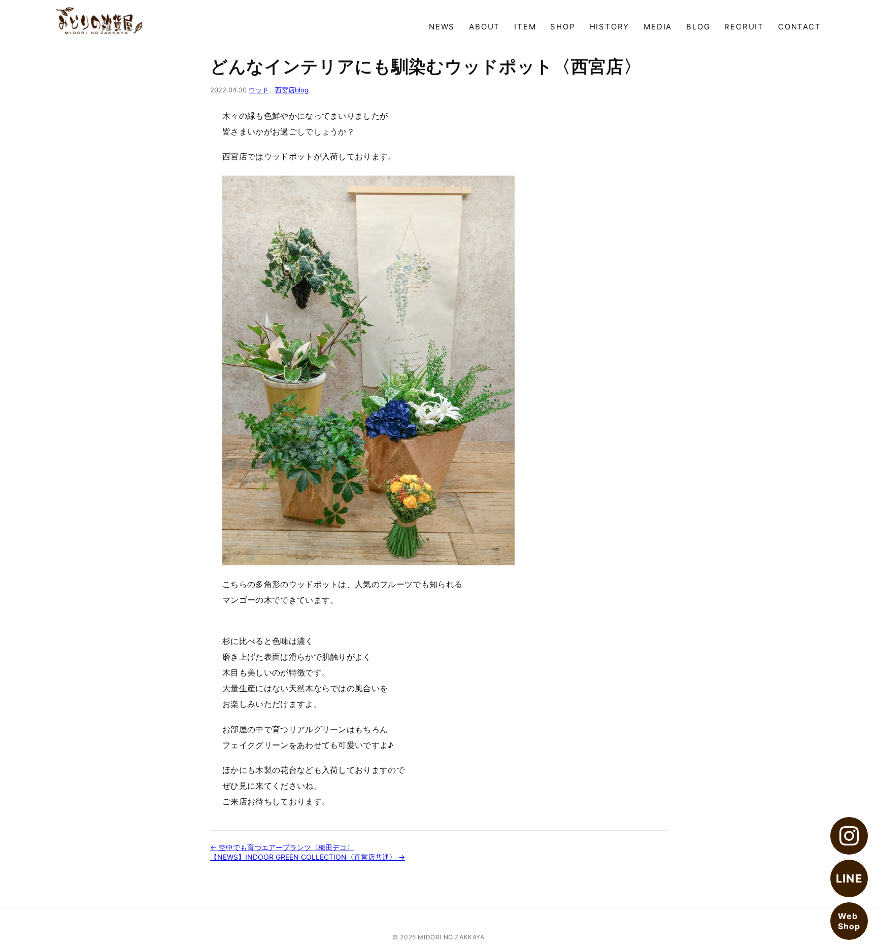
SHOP (562, 26)
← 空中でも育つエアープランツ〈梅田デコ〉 (282, 847)
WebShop (849, 921)
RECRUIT (744, 26)
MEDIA (658, 26)
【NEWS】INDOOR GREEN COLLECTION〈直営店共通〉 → (307, 857)
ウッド (258, 90)
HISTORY (610, 26)
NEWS (442, 26)
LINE (849, 878)
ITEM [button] (525, 26)
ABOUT (484, 26)
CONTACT (799, 26)
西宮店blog (292, 90)
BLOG (698, 26)
